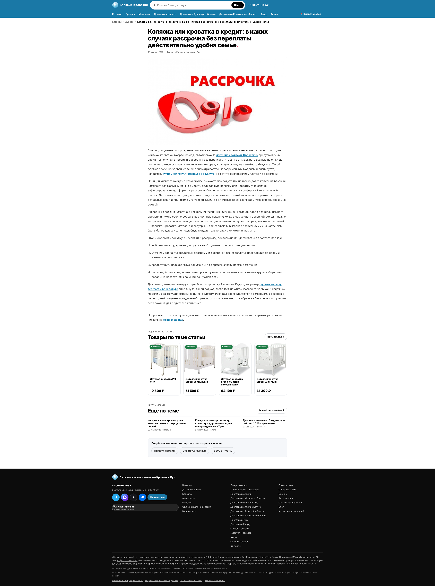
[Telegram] (116, 497)
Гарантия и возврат (240, 532)
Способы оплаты (239, 528)
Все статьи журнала (194, 450)
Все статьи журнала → (271, 410)
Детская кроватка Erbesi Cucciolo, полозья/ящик (232, 381)
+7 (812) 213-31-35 (127, 560)
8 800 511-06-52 (258, 5)
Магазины (144, 14)
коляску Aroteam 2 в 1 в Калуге (193, 173)
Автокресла (188, 498)
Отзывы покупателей (290, 502)
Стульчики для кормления (196, 506)
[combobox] (193, 5)
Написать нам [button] (157, 497)
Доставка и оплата (165, 14)
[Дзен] (133, 497)
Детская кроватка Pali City (163, 380)
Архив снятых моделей (291, 511)
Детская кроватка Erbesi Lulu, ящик (267, 380)
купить (167, 173)
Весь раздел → (275, 336)
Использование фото (215, 580)
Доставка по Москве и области (247, 498)
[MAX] (124, 497)
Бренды (130, 14)
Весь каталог (189, 511)
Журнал (129, 22)
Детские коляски (191, 489)
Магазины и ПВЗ (287, 489)
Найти (237, 5)
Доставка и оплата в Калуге (245, 506)
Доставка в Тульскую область (197, 14)
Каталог (117, 14)
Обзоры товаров (239, 541)
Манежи (187, 502)
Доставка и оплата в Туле (244, 502)
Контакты (235, 546)
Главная (117, 22)
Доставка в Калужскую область (238, 14)
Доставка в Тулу (239, 520)
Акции (274, 14)
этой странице (173, 319)
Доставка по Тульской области (247, 511)
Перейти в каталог (164, 450)
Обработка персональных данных (161, 580)
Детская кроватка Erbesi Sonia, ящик (197, 380)
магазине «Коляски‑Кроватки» (237, 155)
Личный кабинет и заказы (244, 489)
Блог (264, 14)
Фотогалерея (286, 498)
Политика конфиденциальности (127, 580)
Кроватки (187, 494)
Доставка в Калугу (240, 524)
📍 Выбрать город (310, 14)
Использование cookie (191, 580)
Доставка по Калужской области (248, 515)
